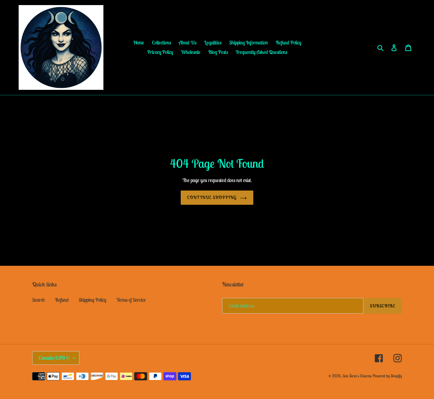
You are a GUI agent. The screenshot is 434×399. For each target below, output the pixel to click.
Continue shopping (212, 197)
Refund (61, 300)
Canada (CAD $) (54, 358)
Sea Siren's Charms (357, 375)
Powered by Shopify (387, 375)
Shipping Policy (92, 300)
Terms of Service (131, 300)
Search (38, 300)
